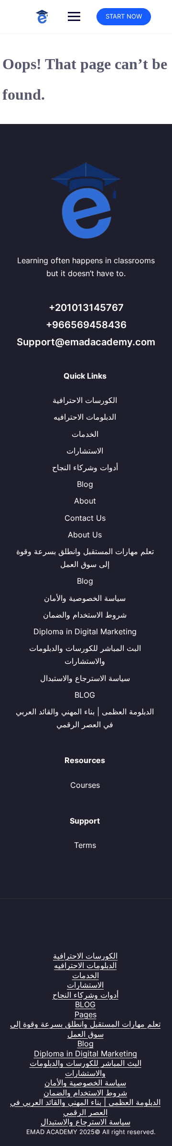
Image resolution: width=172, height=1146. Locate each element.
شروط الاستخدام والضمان (85, 614)
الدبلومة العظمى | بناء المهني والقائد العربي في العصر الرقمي (85, 1107)
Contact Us (85, 518)
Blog (85, 484)
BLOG (85, 695)
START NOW (124, 16)
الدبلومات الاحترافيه (85, 417)
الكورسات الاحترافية (85, 400)
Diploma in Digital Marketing (85, 631)
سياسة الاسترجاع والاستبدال (85, 678)
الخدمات (85, 434)
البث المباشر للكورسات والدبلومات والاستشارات (85, 1068)
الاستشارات (84, 450)
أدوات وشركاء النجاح (85, 467)
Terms (85, 845)
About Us (85, 534)
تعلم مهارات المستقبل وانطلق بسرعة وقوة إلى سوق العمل (85, 1029)
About (85, 501)
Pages (86, 1014)
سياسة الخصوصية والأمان (85, 598)
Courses (85, 785)
